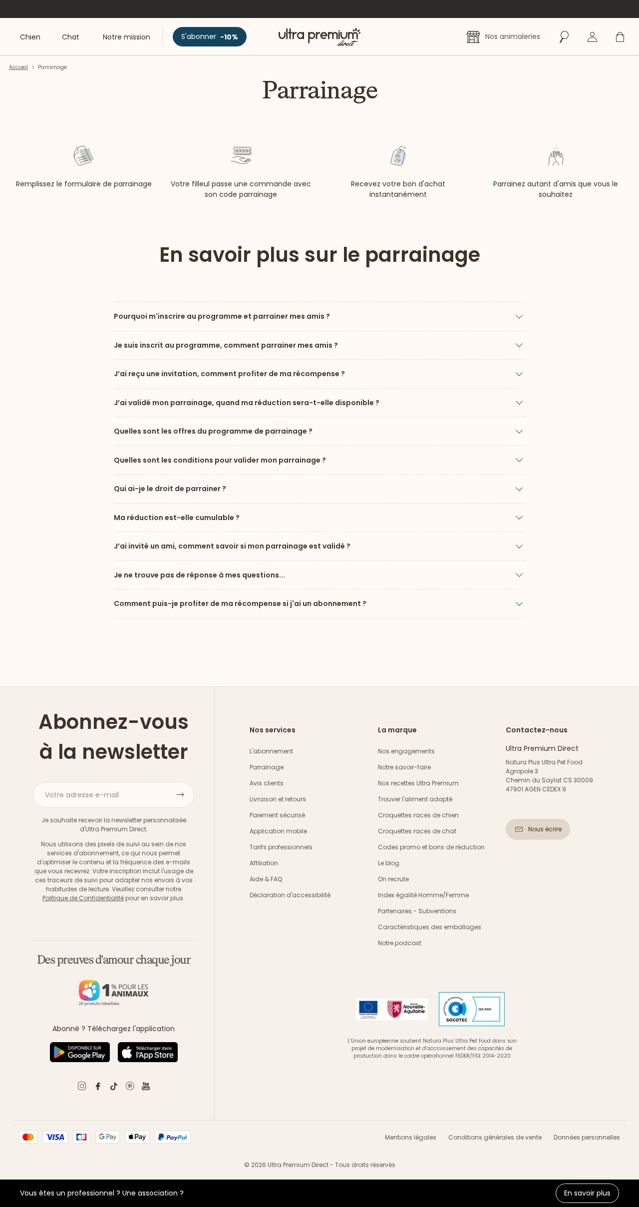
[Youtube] (145, 1088)
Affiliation (264, 863)
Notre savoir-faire (404, 767)
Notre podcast (399, 943)
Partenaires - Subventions (417, 911)
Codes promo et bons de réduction (431, 847)
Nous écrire (545, 829)
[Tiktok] (113, 1088)
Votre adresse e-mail (82, 795)
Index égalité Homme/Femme (423, 895)
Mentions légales (410, 1137)
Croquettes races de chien (418, 815)
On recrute (393, 879)
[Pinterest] (129, 1088)
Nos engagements (406, 751)
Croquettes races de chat (417, 831)
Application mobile (278, 831)
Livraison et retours (278, 799)
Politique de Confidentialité (83, 898)
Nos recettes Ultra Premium (418, 783)
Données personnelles (587, 1137)
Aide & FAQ (266, 879)
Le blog (388, 863)
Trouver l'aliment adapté (415, 799)
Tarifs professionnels (281, 847)
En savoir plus (587, 1193)
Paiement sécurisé (277, 815)
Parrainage (267, 767)
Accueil (18, 67)
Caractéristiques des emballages (429, 927)
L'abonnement (271, 751)
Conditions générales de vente (495, 1137)
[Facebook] (97, 1088)
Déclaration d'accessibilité (290, 895)
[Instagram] (81, 1088)
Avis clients (267, 783)
